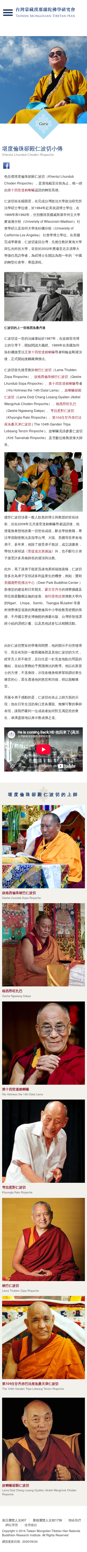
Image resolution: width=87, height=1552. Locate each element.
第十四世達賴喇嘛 (21, 189)
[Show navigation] (8, 13)
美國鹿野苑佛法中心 (19, 582)
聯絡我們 (74, 1520)
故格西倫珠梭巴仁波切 (51, 376)
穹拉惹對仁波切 (62, 410)
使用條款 (30, 1524)
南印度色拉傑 (55, 596)
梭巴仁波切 (43, 369)
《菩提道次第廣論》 (39, 551)
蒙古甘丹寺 (53, 589)
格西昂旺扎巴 (66, 403)
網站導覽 (11, 1524)
